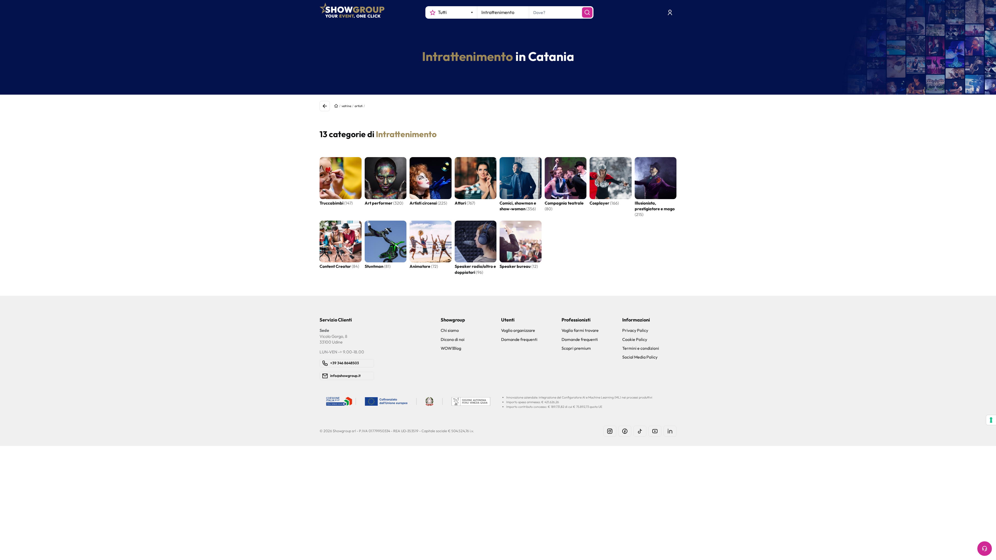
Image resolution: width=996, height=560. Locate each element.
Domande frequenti (519, 339)
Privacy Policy (635, 330)
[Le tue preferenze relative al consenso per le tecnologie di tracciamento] (991, 420)
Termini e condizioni (640, 348)
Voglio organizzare (518, 330)
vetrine (346, 106)
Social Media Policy (640, 357)
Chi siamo (450, 330)
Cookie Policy (634, 339)
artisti (359, 106)
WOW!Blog (451, 348)
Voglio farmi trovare (580, 330)
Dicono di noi (453, 339)
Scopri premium (576, 348)
